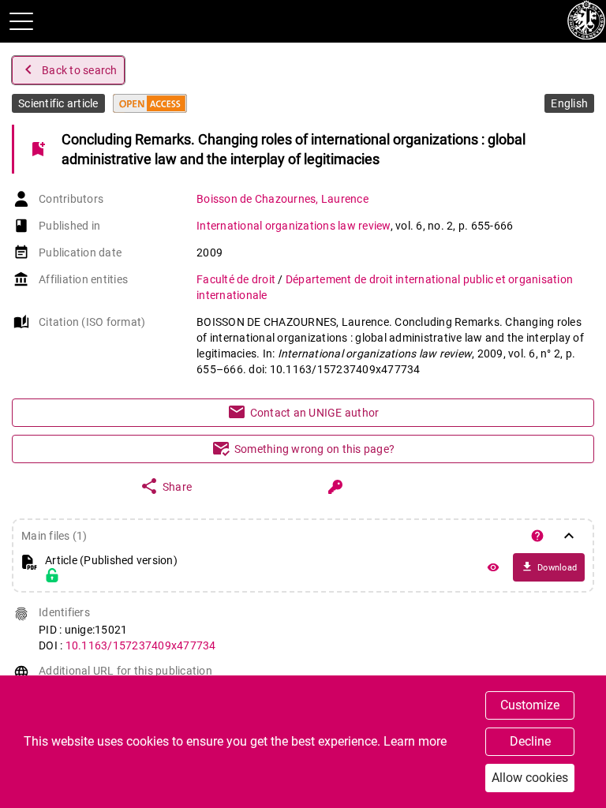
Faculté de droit (237, 279)
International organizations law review (293, 225)
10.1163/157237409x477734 (140, 645)
